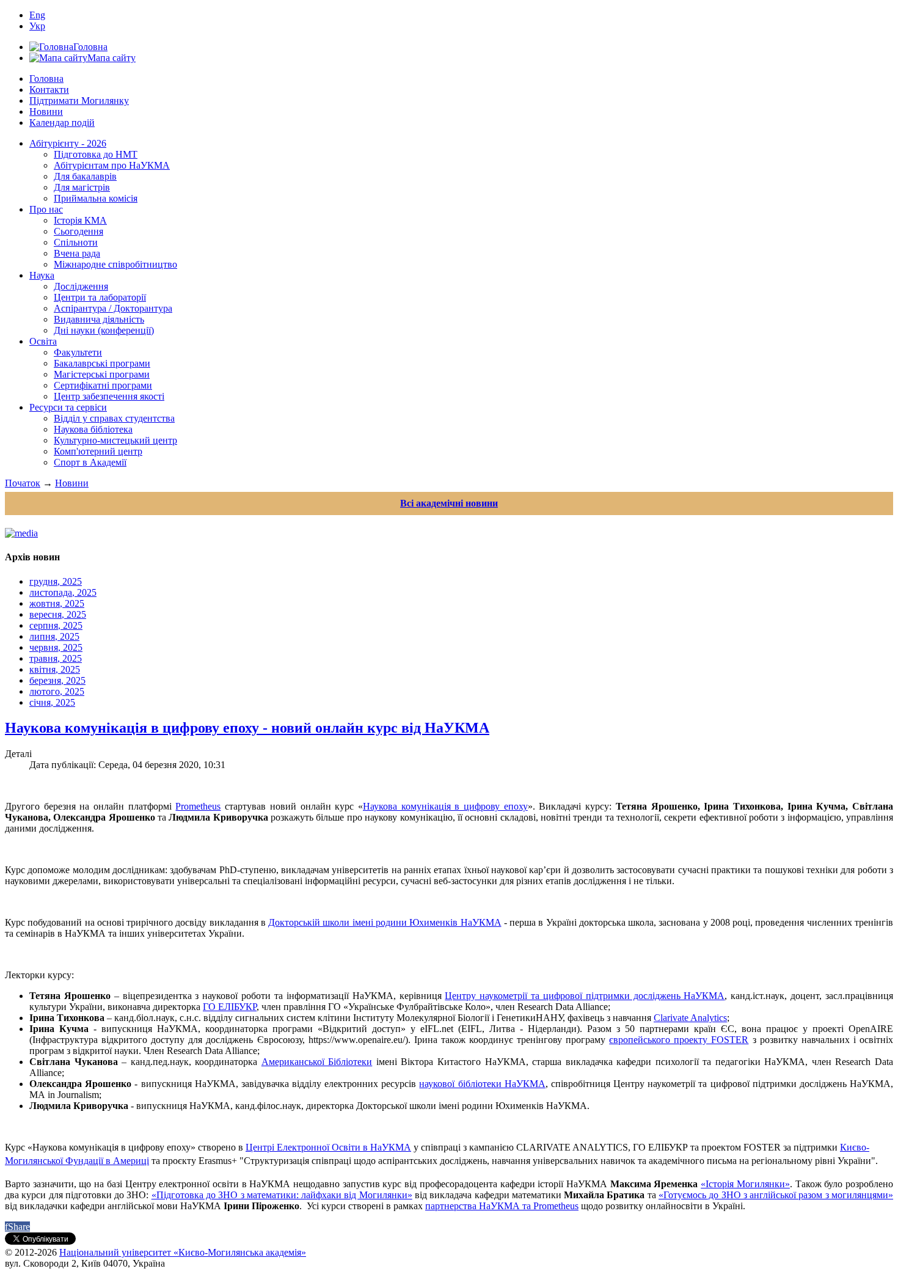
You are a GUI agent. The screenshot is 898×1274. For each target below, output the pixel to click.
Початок (22, 483)
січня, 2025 (52, 702)
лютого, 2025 (56, 691)
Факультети (78, 352)
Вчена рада (77, 253)
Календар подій (62, 122)
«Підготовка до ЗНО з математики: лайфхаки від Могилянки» (281, 1195)
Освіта (43, 341)
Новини (46, 111)
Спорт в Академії (90, 462)
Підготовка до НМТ (95, 154)
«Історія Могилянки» (745, 1184)
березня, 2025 (57, 680)
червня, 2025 (55, 647)
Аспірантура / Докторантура (113, 308)
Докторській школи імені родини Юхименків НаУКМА (384, 922)
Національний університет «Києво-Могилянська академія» (182, 1252)
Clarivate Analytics (690, 1017)
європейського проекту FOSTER (678, 1039)
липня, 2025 (54, 636)
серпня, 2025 (55, 625)
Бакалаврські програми (102, 363)
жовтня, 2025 (56, 603)
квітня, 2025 (54, 669)
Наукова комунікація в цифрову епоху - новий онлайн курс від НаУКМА (247, 728)
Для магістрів (82, 187)
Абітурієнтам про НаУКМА (112, 165)
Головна (46, 78)
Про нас (46, 209)
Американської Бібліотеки (317, 1061)
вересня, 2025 (57, 614)
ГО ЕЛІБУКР (230, 1006)
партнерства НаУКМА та (479, 1206)
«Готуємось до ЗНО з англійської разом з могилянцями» (776, 1195)
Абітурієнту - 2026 (67, 143)
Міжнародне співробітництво (115, 264)
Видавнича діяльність (99, 319)
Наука (41, 275)
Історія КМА (80, 220)
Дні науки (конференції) (104, 330)
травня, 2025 (55, 658)
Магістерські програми (102, 374)
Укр (37, 26)
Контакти (49, 89)
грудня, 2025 (55, 581)
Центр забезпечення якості (109, 396)
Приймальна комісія (95, 198)
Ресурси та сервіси (68, 407)
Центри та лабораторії (100, 297)
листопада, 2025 (63, 592)
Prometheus (198, 806)
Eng (37, 15)
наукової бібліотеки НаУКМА (482, 1083)
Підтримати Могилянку (79, 100)
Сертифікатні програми (103, 385)
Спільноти (76, 242)
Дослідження (81, 286)
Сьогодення (78, 231)
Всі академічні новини (449, 503)
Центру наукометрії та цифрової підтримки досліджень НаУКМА (585, 995)
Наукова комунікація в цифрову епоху (445, 806)
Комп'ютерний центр (98, 451)
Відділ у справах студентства (114, 418)
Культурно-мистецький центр (115, 440)
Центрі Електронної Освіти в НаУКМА (328, 1147)
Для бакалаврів (85, 176)
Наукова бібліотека (93, 429)
